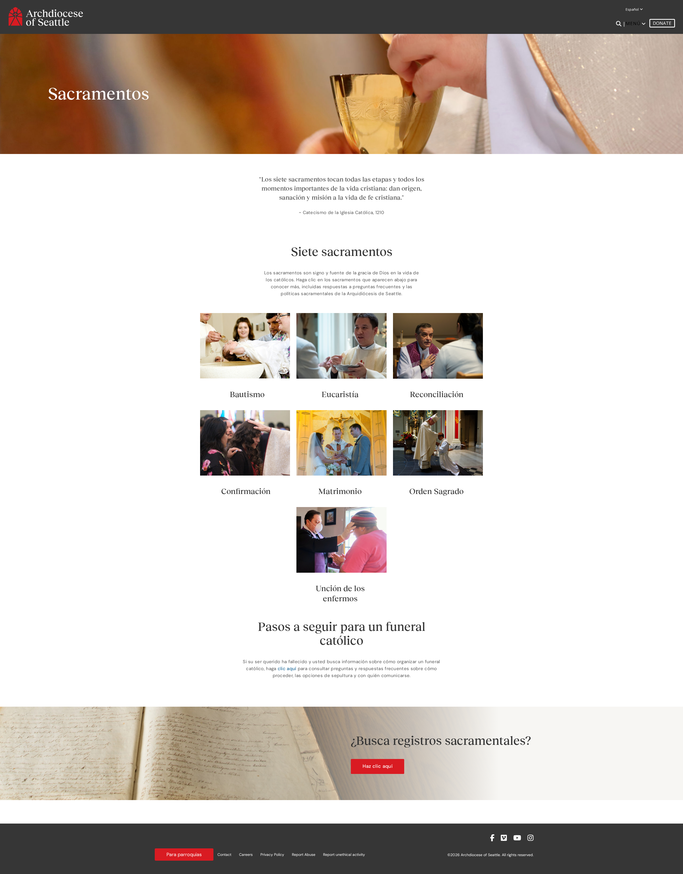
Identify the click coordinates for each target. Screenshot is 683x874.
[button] (377, 766)
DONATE (662, 23)
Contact (224, 854)
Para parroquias (184, 854)
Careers (246, 854)
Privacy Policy (272, 854)
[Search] (618, 24)
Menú (633, 23)
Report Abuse (303, 854)
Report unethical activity (344, 854)
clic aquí (287, 668)
